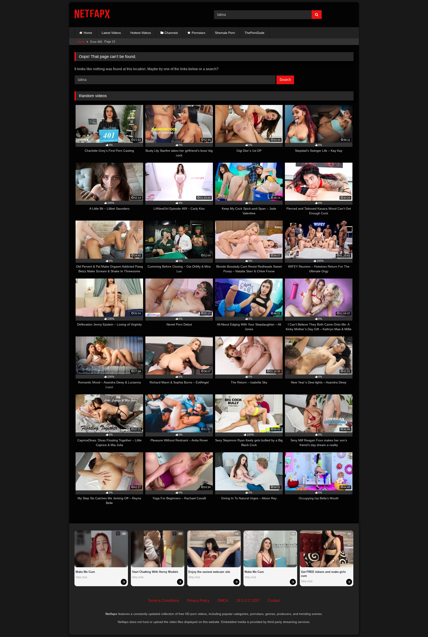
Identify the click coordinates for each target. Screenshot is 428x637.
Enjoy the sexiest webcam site (209, 572)
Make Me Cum (85, 572)
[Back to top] (414, 623)
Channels (171, 33)
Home (88, 33)
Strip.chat (81, 577)
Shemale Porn (225, 33)
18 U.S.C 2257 (248, 600)
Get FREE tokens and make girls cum (324, 574)
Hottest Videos (140, 33)
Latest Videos (111, 33)
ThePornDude (254, 33)
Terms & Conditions (163, 600)
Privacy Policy (198, 600)
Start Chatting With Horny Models (155, 572)
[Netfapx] (92, 15)
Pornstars (198, 33)
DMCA (223, 600)
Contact (274, 600)
